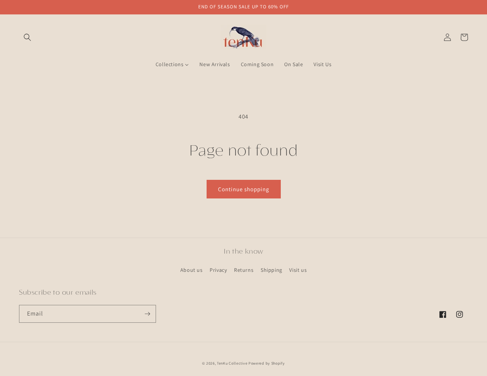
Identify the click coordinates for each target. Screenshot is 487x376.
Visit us (298, 270)
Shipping (271, 270)
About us (191, 270)
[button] (27, 37)
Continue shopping (243, 189)
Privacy (218, 270)
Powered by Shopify (266, 363)
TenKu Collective (232, 363)
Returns (243, 270)
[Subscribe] (147, 314)
